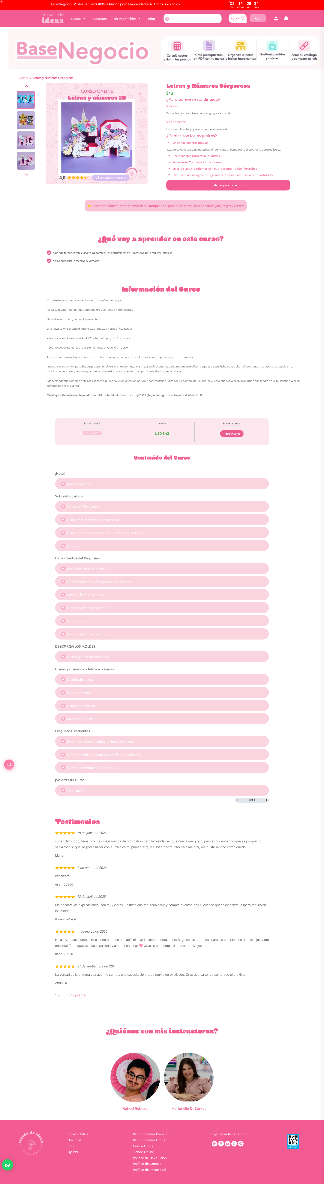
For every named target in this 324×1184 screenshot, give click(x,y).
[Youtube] (227, 1144)
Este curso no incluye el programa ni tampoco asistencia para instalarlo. (222, 175)
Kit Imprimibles (125, 18)
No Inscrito (92, 433)
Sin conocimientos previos (190, 142)
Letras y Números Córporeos (53, 77)
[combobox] (193, 18)
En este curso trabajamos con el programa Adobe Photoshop (215, 168)
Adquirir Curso (232, 433)
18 (68, 995)
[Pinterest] (241, 1144)
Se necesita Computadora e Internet (197, 162)
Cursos (76, 18)
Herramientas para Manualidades (196, 155)
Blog (151, 18)
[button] (276, 18)
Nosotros (100, 18)
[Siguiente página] (266, 800)
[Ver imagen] (26, 100)
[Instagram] (221, 1144)
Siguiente (78, 995)
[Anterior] (26, 86)
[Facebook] (214, 1144)
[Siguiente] (26, 175)
